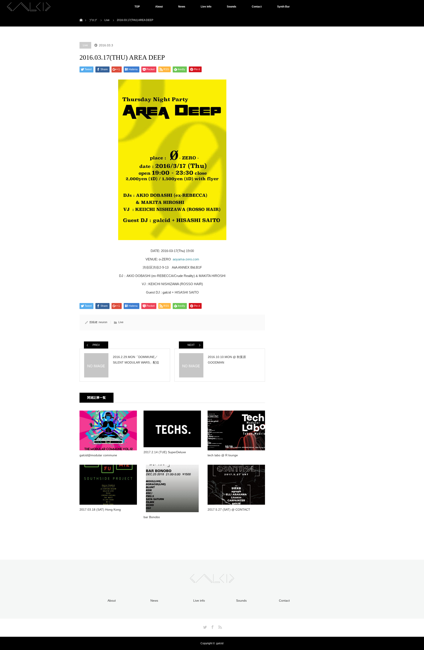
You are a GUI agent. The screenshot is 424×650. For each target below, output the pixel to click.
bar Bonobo (152, 517)
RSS (219, 626)
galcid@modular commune (98, 455)
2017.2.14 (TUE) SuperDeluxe (165, 452)
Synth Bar (283, 6)
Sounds (231, 6)
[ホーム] (81, 15)
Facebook (212, 626)
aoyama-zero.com (186, 259)
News (181, 6)
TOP (137, 6)
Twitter (204, 626)
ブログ (93, 20)
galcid (219, 643)
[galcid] (212, 580)
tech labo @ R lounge (223, 455)
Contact (257, 6)
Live (85, 45)
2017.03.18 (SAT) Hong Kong (100, 509)
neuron (103, 322)
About (159, 6)
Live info (206, 6)
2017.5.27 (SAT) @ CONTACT (229, 509)
